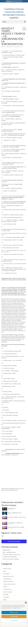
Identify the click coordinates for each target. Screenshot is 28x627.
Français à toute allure (8, 581)
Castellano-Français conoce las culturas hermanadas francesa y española (14, 13)
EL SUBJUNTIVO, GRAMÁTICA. (15, 522)
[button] (25, 602)
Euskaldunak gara (7, 578)
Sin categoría (6, 597)
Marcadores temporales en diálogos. (16, 527)
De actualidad (6, 573)
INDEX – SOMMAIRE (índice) (14, 512)
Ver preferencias (14, 620)
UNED (4, 599)
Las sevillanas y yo (7, 589)
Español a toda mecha (8, 576)
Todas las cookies (14, 612)
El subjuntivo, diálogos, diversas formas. (17, 518)
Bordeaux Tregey (7, 568)
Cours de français (16, 46)
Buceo (4, 571)
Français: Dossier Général (9, 584)
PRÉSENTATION (12, 508)
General (5, 586)
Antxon (5, 46)
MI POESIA (5, 594)
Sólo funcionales (14, 616)
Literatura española (7, 591)
